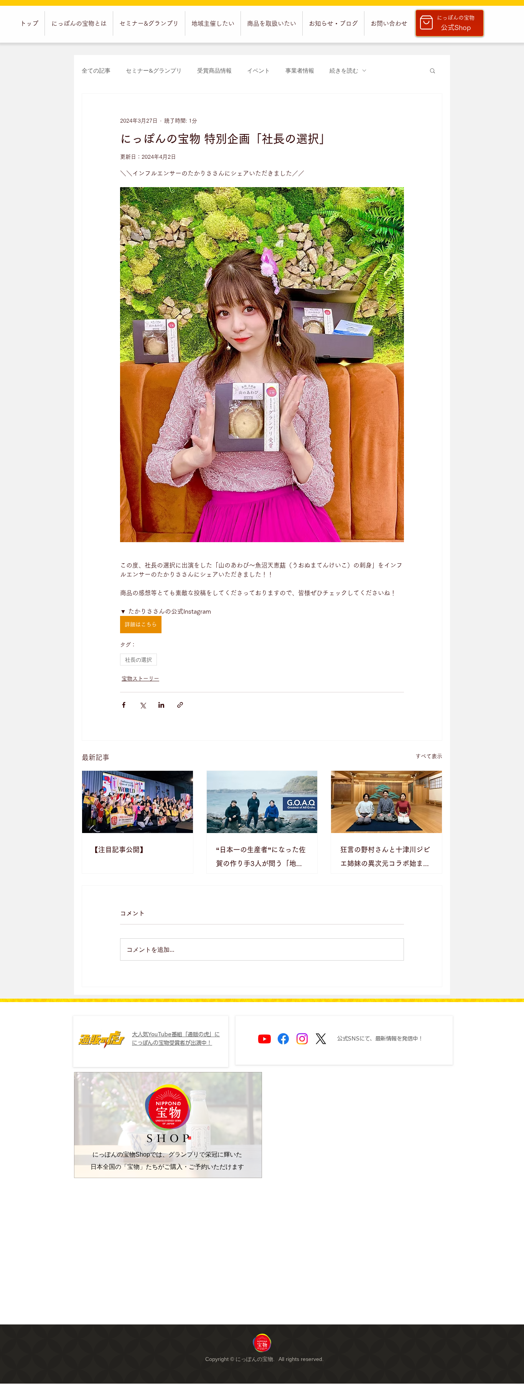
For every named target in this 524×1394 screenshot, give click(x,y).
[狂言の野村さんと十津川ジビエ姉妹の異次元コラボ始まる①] (386, 802)
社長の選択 (138, 659)
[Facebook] (283, 1038)
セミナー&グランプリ (154, 70)
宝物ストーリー (140, 678)
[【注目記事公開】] (137, 802)
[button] (79, 23)
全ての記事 (96, 70)
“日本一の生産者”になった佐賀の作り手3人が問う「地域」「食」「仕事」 (261, 858)
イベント (258, 70)
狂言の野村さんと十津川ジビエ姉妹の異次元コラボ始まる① (385, 858)
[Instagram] (302, 1038)
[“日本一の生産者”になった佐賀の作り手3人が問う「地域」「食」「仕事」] (262, 802)
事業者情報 (299, 70)
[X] (320, 1038)
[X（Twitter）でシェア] (142, 705)
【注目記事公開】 (119, 849)
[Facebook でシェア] (123, 705)
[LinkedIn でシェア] (161, 705)
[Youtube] (264, 1038)
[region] (262, 1343)
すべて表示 (428, 756)
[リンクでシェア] (180, 705)
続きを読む (344, 70)
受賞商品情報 (214, 70)
